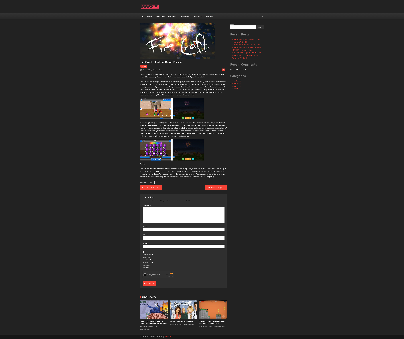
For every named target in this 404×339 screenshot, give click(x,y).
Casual (151, 182)
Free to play (198, 16)
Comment (147, 206)
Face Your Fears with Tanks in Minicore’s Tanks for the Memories (153, 322)
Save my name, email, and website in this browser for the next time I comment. (148, 261)
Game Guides (160, 16)
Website (145, 243)
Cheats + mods (185, 16)
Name (145, 226)
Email (145, 235)
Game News (209, 16)
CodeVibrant (168, 337)
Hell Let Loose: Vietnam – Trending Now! (246, 45)
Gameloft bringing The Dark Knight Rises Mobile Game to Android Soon (152, 187)
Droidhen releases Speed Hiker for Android (217, 187)
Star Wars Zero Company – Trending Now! (246, 53)
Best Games (172, 16)
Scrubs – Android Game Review (181, 321)
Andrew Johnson (158, 70)
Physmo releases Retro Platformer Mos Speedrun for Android (212, 322)
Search (232, 24)
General (149, 16)
